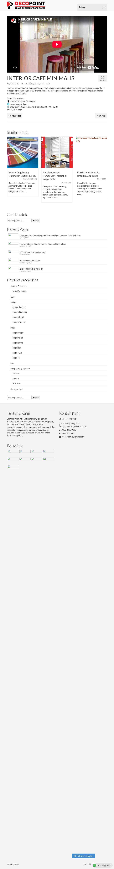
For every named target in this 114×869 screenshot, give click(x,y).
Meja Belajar (18, 332)
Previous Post (15, 115)
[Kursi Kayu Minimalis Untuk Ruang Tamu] (91, 152)
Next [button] (104, 171)
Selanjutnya (17, 435)
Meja (12, 327)
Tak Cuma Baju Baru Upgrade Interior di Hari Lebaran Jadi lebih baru (50, 235)
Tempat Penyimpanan (20, 368)
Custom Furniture (18, 286)
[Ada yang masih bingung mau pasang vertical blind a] (64, 783)
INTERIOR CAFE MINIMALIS (32, 252)
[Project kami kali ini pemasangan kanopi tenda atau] (76, 790)
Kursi (12, 296)
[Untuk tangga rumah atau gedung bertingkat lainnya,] (101, 497)
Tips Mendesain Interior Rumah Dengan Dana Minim (42, 244)
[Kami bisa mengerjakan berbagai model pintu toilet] (89, 504)
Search (36, 220)
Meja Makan (18, 337)
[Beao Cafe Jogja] (48, 461)
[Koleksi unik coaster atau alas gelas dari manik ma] (64, 521)
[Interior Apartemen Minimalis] (13, 461)
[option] (23, 167)
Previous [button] (9, 171)
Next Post (101, 115)
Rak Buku (17, 383)
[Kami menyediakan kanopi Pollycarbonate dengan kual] (76, 496)
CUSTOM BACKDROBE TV (31, 268)
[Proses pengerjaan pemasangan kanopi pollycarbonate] (89, 772)
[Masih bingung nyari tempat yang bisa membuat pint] (101, 790)
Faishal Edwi (15, 84)
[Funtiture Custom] (13, 453)
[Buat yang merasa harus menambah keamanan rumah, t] (101, 663)
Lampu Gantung (20, 312)
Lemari (16, 378)
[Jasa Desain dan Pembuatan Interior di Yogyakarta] (57, 152)
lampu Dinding (19, 306)
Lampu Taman (19, 322)
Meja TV (16, 357)
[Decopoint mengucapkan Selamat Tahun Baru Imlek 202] (64, 654)
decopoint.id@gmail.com (73, 436)
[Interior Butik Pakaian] (25, 461)
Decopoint (15, 864)
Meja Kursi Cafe (20, 291)
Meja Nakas (18, 342)
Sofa (12, 363)
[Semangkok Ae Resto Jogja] (48, 453)
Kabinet (16, 373)
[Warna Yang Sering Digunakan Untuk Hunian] (22, 152)
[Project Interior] (25, 453)
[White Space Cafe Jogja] (13, 468)
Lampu (13, 301)
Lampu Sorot (18, 317)
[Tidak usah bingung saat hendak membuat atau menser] (89, 663)
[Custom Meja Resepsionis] (36, 453)
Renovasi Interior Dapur (29, 260)
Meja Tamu (17, 352)
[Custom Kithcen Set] (36, 461)
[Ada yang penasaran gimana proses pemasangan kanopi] (76, 650)
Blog (32, 84)
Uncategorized (39, 84)
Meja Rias (17, 347)
